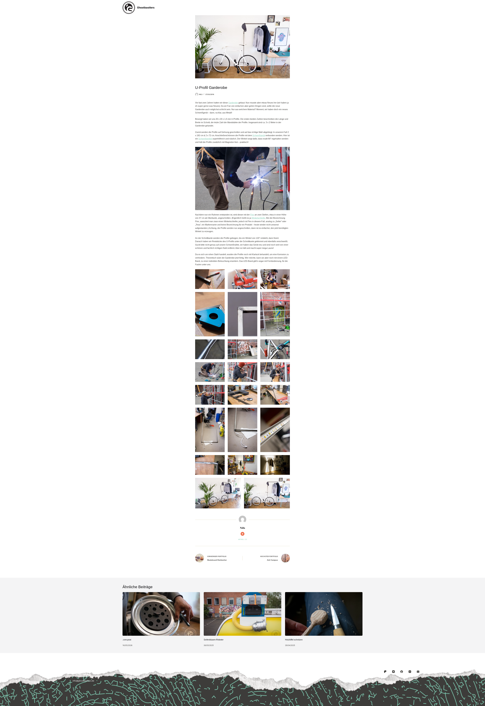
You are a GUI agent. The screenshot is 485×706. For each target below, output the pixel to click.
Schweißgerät (258, 135)
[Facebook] (401, 671)
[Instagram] (410, 671)
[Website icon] (242, 534)
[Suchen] (361, 8)
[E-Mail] (418, 671)
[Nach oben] (479, 700)
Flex (252, 215)
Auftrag (242, 7)
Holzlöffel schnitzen (294, 640)
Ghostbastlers (145, 7)
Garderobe (233, 103)
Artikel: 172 (242, 539)
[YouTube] (393, 671)
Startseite (208, 7)
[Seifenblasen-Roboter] (242, 614)
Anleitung (226, 7)
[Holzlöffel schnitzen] (323, 614)
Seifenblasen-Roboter (213, 640)
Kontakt (258, 7)
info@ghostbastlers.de (83, 680)
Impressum (275, 7)
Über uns (242, 674)
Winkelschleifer (258, 218)
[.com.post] (161, 614)
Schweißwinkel (205, 139)
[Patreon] (385, 671)
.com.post (127, 640)
